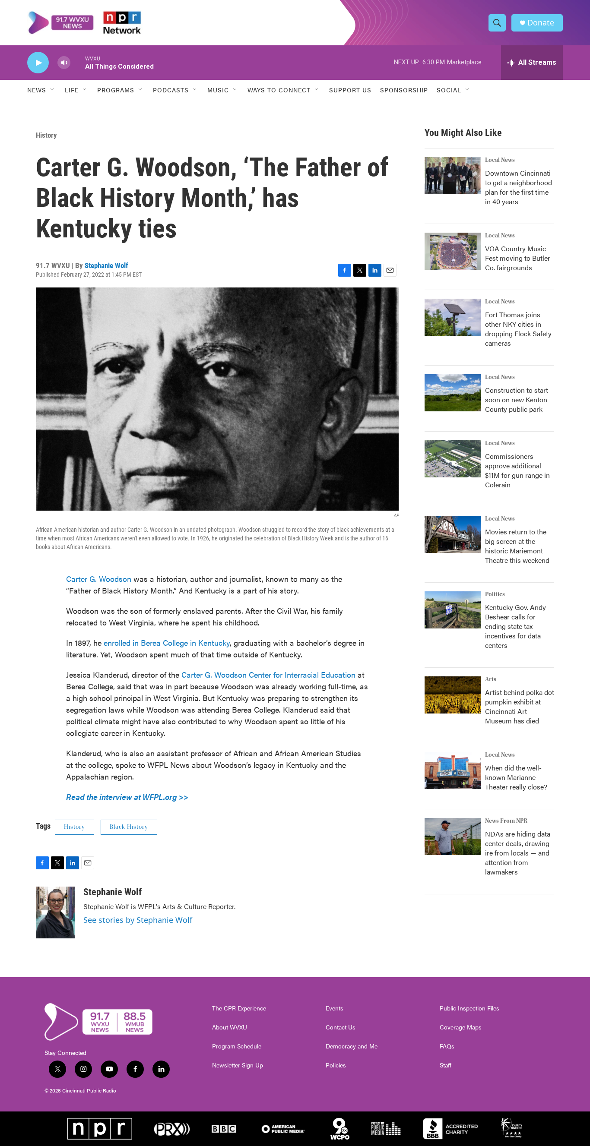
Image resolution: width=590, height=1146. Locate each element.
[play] (38, 63)
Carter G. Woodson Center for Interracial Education (268, 674)
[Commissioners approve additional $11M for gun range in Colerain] (453, 458)
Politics (495, 594)
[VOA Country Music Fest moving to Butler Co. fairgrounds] (453, 251)
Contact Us (340, 1027)
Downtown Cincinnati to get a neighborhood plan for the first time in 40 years (518, 187)
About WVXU (229, 1027)
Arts (490, 679)
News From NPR (506, 821)
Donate (540, 22)
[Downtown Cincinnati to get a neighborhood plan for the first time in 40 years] (453, 175)
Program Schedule (236, 1046)
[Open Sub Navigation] (52, 89)
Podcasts (171, 89)
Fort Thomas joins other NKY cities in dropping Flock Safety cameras (518, 328)
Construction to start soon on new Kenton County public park (516, 399)
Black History (129, 827)
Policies (336, 1065)
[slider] (77, 62)
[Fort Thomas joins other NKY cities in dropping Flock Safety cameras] (453, 317)
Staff (445, 1065)
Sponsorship (404, 89)
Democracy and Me (351, 1046)
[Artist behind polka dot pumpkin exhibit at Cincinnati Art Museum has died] (453, 694)
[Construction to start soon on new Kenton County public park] (453, 392)
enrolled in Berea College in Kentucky (167, 642)
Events (334, 1008)
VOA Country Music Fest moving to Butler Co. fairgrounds (517, 257)
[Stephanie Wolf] (55, 912)
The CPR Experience (239, 1008)
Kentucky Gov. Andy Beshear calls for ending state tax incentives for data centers (515, 626)
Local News (500, 160)
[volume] (64, 63)
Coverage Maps (461, 1027)
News (36, 89)
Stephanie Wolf (106, 265)
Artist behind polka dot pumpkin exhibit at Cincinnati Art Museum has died (519, 706)
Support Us (350, 89)
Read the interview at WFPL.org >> (127, 796)
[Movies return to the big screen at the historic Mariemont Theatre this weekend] (453, 534)
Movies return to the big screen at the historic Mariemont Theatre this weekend (517, 546)
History (46, 135)
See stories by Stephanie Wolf (137, 920)
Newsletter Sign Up (237, 1065)
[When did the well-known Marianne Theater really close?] (453, 770)
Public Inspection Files (469, 1008)
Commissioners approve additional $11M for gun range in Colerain (517, 470)
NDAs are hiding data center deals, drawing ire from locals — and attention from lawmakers (517, 853)
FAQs (447, 1046)
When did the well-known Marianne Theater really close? (516, 777)
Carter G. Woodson (98, 578)
